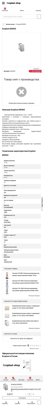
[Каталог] (3, 3)
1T (4, 242)
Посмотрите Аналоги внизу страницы (21, 103)
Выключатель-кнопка (10, 247)
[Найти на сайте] (39, 17)
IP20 (5, 237)
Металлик (7, 257)
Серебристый (8, 262)
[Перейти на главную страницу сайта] (16, 3)
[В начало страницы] (39, 402)
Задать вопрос (42, 202)
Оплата (13, 380)
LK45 (5, 232)
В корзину (22, 398)
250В (5, 212)
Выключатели (10, 24)
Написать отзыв (34, 348)
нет (5, 192)
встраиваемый (8, 207)
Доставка (21, 380)
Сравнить (5, 403)
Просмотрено (31, 403)
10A (5, 217)
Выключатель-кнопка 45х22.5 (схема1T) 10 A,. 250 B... (26, 389)
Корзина (38, 10)
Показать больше (34, 295)
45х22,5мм (7, 222)
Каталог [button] (5, 380)
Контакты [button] (5, 10)
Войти (22, 10)
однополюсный (8, 252)
